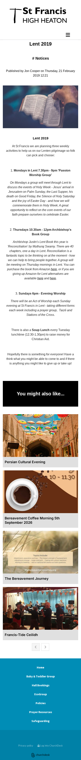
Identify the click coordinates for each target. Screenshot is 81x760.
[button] (40, 34)
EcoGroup (40, 694)
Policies (41, 703)
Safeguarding (40, 721)
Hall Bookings (40, 685)
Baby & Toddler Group (40, 676)
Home (40, 667)
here (54, 269)
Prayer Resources (40, 712)
